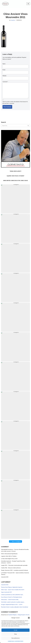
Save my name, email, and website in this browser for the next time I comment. (15, 102)
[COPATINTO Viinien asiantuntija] (5, 3)
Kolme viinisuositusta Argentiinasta (9, 553)
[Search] (28, 125)
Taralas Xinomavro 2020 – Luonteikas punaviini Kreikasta (14, 570)
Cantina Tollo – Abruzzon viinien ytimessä (11, 567)
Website (4, 75)
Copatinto (13, 20)
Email (4, 69)
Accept (15, 630)
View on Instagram (16, 541)
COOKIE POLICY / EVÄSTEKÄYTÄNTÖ (15, 641)
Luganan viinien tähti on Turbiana (8, 556)
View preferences (15, 638)
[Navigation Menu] (28, 3)
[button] (29, 618)
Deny (15, 634)
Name (4, 63)
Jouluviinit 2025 (4, 577)
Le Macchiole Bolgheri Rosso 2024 (9, 558)
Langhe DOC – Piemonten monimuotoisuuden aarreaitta (14, 565)
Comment (5, 81)
